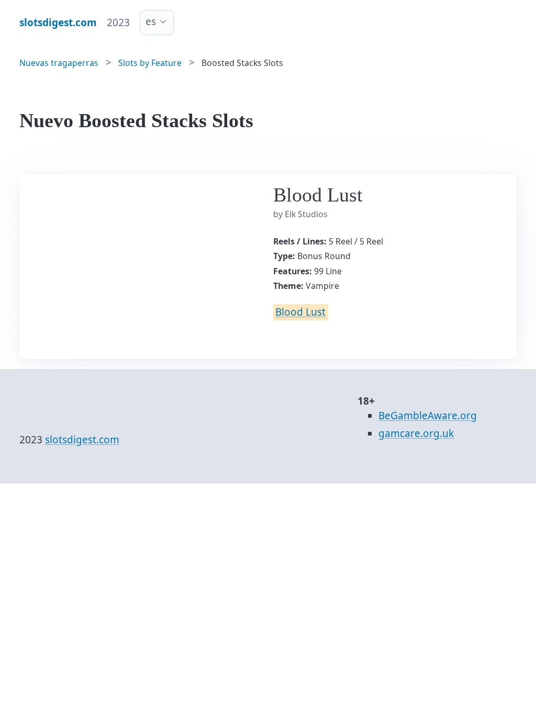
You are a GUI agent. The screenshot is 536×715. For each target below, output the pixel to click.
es (151, 21)
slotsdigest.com (82, 439)
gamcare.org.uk (416, 433)
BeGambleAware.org (427, 415)
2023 (118, 22)
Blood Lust (300, 312)
